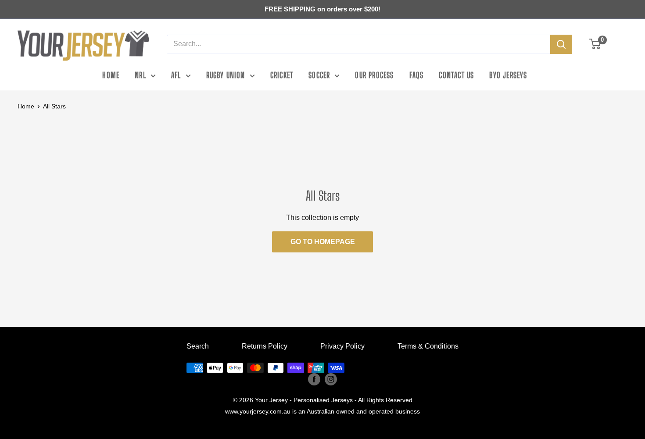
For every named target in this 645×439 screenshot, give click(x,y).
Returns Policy (264, 346)
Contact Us (456, 75)
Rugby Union (225, 75)
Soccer (319, 75)
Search (197, 346)
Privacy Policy (342, 346)
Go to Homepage (322, 241)
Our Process (374, 75)
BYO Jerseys (508, 75)
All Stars (54, 106)
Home (110, 75)
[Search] (561, 44)
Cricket (281, 75)
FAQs (416, 75)
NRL (140, 75)
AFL (176, 75)
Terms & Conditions (428, 346)
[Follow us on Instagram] (331, 379)
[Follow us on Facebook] (314, 379)
